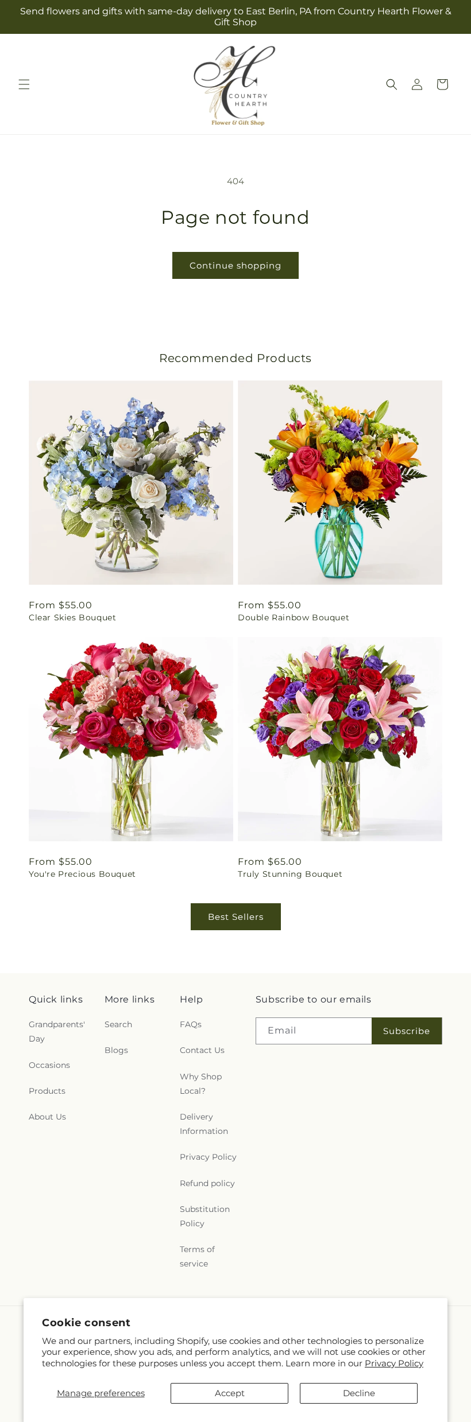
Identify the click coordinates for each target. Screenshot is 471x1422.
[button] (24, 84)
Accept (230, 1393)
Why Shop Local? (201, 1083)
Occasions (49, 1065)
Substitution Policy (205, 1216)
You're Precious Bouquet (82, 874)
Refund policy (207, 1183)
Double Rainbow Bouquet (293, 617)
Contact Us (202, 1050)
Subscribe (406, 1030)
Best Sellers (236, 916)
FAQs (191, 1024)
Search (118, 1024)
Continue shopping (235, 265)
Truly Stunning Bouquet (290, 874)
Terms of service (197, 1256)
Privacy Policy (394, 1363)
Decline (359, 1393)
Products (47, 1091)
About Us (47, 1117)
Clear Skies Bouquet (72, 617)
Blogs (116, 1050)
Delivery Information (204, 1124)
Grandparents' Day (57, 1031)
